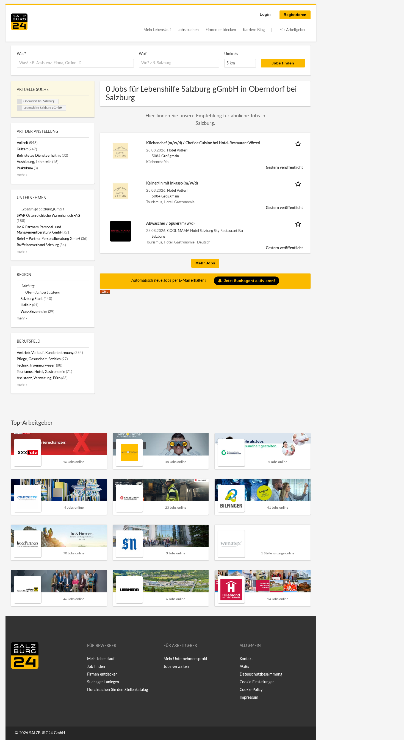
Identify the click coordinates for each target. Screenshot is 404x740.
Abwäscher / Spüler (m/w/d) (170, 224)
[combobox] (75, 63)
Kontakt (246, 659)
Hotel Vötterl (177, 150)
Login (265, 14)
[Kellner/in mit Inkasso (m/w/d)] (120, 191)
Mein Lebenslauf (157, 30)
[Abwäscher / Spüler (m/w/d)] (120, 231)
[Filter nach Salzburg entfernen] (19, 286)
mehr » (22, 175)
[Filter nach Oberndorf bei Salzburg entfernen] (23, 292)
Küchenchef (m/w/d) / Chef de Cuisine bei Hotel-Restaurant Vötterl (203, 143)
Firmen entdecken (221, 30)
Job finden (96, 667)
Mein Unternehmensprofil (185, 659)
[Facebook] (17, 681)
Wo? (142, 54)
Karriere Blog (254, 30)
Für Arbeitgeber (293, 30)
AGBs (244, 667)
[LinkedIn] (25, 681)
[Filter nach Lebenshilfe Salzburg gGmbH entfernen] (19, 209)
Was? (21, 54)
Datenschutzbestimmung (261, 674)
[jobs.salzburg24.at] (19, 21)
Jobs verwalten (176, 667)
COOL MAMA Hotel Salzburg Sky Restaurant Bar (205, 230)
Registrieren (295, 14)
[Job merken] (299, 143)
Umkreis (231, 54)
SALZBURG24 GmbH (47, 733)
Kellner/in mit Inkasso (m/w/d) (172, 183)
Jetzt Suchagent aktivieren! (249, 280)
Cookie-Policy (251, 690)
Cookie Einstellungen (257, 682)
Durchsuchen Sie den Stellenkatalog (117, 690)
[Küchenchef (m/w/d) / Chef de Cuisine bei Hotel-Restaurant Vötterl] (120, 151)
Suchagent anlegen (103, 682)
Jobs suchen (188, 30)
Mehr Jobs (205, 263)
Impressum (249, 698)
